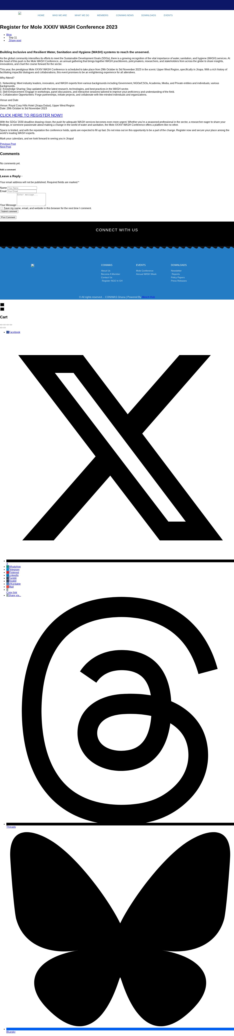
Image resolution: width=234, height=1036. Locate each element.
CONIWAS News (125, 15)
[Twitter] (101, 238)
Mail (11, 586)
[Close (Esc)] (1, 324)
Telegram (14, 569)
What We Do (82, 15)
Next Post (5, 146)
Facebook (14, 332)
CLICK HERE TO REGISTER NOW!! (31, 115)
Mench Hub (148, 297)
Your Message (8, 205)
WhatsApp (15, 566)
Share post (14, 40)
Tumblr (13, 578)
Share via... (14, 595)
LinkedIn (14, 575)
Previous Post (8, 144)
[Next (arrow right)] (4, 327)
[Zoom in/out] (11, 324)
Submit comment (9, 211)
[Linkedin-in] (133, 238)
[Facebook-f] (90, 238)
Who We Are (59, 15)
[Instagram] (112, 238)
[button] (182, 15)
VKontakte (15, 584)
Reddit (12, 581)
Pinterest (14, 572)
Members (102, 15)
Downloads (148, 15)
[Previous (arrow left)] (1, 327)
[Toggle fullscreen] (7, 324)
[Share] (4, 324)
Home (41, 15)
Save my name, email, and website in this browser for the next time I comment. (48, 208)
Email (3, 191)
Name (3, 187)
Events (168, 15)
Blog (9, 34)
